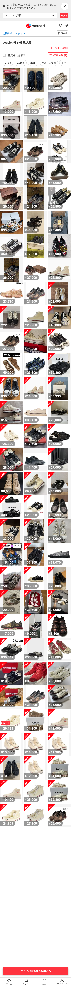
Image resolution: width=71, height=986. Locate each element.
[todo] (67, 25)
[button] (61, 26)
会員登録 (7, 33)
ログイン (20, 33)
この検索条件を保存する (37, 971)
